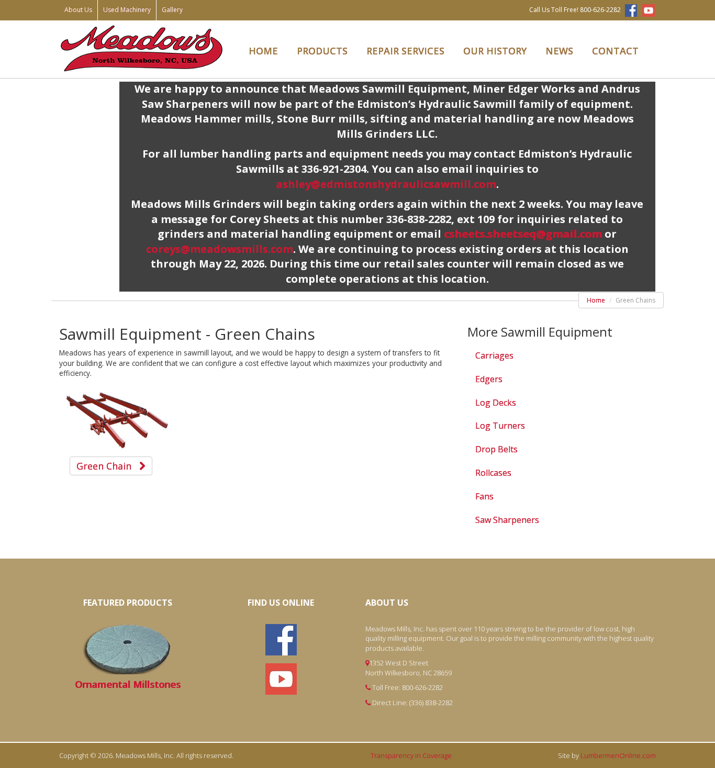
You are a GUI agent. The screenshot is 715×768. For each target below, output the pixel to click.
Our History (495, 50)
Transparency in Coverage (411, 755)
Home (263, 50)
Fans (484, 496)
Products (322, 50)
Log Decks (495, 402)
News (559, 50)
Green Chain (107, 466)
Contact (615, 50)
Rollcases (493, 472)
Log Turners (500, 425)
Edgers (488, 379)
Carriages (494, 355)
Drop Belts (496, 449)
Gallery (172, 9)
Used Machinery (127, 9)
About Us (78, 9)
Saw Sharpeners (507, 520)
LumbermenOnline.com (618, 755)
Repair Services (405, 50)
